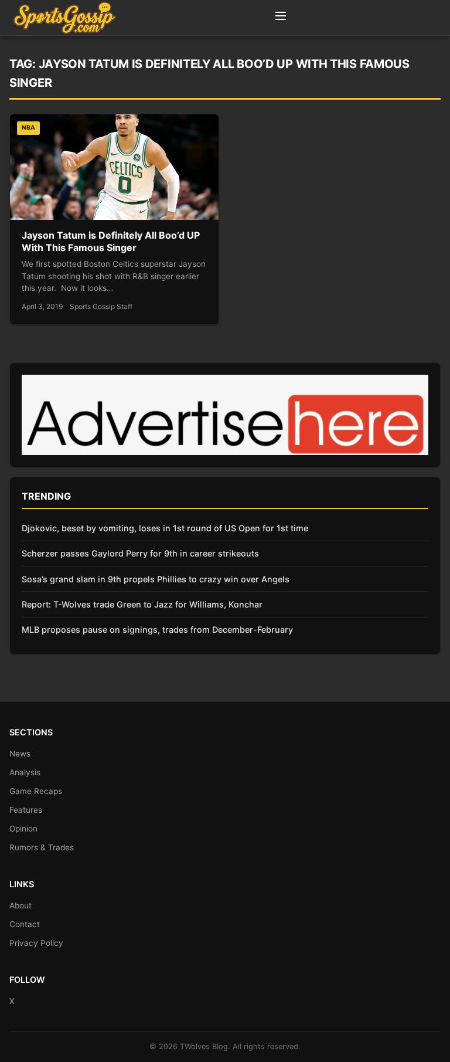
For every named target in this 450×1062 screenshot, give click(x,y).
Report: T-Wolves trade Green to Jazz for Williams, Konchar (142, 604)
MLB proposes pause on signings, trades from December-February (157, 630)
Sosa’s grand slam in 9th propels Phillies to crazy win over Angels (155, 579)
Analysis (24, 772)
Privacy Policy (36, 943)
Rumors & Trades (41, 847)
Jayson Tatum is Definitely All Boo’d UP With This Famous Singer (111, 241)
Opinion (23, 828)
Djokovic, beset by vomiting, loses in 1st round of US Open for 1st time (165, 528)
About (20, 905)
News (19, 753)
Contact (24, 924)
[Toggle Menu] (280, 17)
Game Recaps (35, 791)
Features (25, 810)
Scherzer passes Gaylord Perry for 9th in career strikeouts (140, 553)
